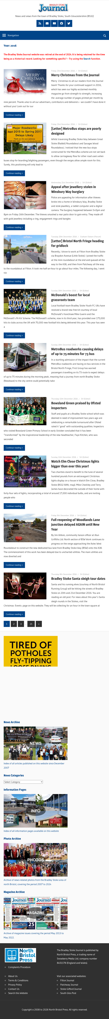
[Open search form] (105, 35)
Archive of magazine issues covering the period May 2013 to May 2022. (34, 935)
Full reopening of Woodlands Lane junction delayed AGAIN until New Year (75, 525)
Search (87, 58)
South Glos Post (68, 993)
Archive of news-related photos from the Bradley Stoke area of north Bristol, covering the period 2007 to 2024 (35, 882)
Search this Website (18, 993)
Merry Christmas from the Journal (75, 75)
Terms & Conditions (18, 980)
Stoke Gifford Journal (71, 988)
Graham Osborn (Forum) (90, 236)
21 (31, 623)
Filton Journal (67, 980)
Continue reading (13, 115)
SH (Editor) (82, 71)
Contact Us (13, 988)
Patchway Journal (69, 984)
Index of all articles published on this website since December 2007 (34, 765)
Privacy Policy (15, 984)
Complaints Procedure (19, 967)
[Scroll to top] (104, 1014)
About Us (12, 976)
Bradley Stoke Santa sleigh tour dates (78, 579)
